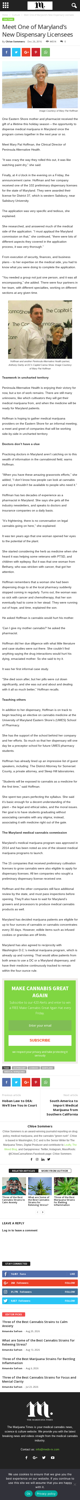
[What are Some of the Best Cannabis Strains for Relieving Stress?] (40, 1186)
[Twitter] (48, 1159)
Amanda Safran (12, 1331)
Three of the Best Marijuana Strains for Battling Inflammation (64, 1201)
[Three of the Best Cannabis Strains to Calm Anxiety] (14, 1186)
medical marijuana (14, 1071)
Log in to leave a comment (19, 1230)
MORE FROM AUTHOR (54, 1170)
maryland (47, 1067)
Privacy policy (46, 1493)
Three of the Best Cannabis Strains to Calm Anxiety (13, 1200)
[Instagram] (37, 1159)
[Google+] (36, 1458)
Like (72, 1273)
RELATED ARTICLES (23, 1170)
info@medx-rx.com (47, 1449)
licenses (33, 1067)
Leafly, (68, 1144)
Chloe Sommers (15, 41)
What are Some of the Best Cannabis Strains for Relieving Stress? (38, 1201)
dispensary (19, 1067)
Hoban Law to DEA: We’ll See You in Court (19, 1103)
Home (5, 14)
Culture (16, 14)
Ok (29, 1493)
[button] (73, 5)
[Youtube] (53, 1458)
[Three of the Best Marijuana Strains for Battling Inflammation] (66, 1186)
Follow (70, 1282)
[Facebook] (32, 1159)
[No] (75, 1484)
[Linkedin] (43, 1159)
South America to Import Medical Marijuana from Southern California (62, 1107)
